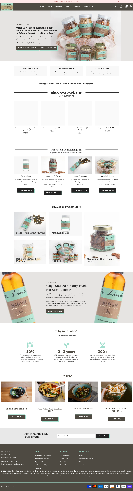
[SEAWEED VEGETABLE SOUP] (50, 392)
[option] (25, 175)
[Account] (121, 6)
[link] (30, 71)
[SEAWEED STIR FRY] (16, 392)
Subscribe (102, 436)
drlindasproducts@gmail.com (15, 464)
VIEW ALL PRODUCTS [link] (66, 96)
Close (118, 1)
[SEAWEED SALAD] (83, 392)
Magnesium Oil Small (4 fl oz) (107, 128)
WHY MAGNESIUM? (48, 48)
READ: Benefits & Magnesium (66, 336)
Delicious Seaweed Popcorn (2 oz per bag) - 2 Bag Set (26, 129)
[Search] (116, 6)
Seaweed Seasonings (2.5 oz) (53, 128)
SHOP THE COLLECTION (27, 48)
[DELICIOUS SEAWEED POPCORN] (116, 392)
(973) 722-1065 (12, 461)
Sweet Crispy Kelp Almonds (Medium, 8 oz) (80, 129)
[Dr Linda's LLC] (26, 165)
